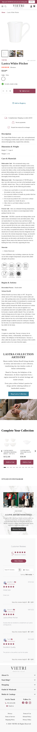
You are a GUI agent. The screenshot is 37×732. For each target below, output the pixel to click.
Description (6, 134)
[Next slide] (35, 451)
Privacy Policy (27, 719)
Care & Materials (9, 158)
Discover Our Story (18, 529)
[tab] (5, 467)
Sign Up (32, 1)
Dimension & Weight (10, 147)
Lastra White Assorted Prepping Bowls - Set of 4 (10, 452)
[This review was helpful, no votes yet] (28, 602)
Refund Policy (27, 716)
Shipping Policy (10, 719)
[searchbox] (10, 569)
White (3, 79)
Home (4, 12)
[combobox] (27, 574)
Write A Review (18, 561)
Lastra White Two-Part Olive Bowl (25, 452)
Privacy (10, 713)
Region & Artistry (9, 283)
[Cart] (34, 6)
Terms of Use (27, 713)
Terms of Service (10, 716)
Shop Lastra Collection (18, 394)
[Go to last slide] (2, 451)
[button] (5, 53)
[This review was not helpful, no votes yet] (32, 602)
